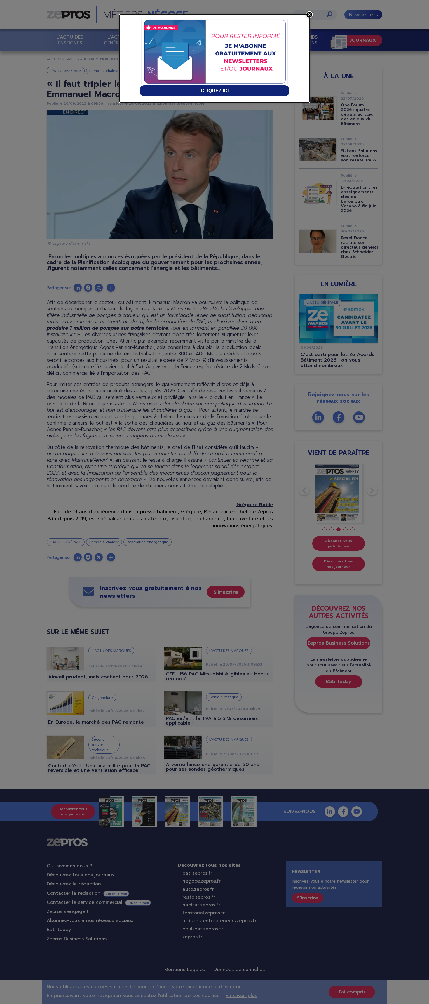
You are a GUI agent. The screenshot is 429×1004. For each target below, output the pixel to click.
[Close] (309, 14)
